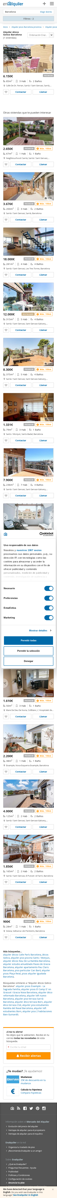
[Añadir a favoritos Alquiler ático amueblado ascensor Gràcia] (6, 937)
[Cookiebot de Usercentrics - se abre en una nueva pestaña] (40, 534)
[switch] (48, 598)
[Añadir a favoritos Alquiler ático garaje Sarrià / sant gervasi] (6, 495)
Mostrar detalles (38, 630)
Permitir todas (28, 640)
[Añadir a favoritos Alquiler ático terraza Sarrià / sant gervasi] (6, 219)
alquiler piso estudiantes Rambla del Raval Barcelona (26, 1007)
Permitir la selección (28, 650)
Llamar (43, 91)
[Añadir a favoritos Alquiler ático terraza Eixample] (6, 771)
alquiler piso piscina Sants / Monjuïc (30, 957)
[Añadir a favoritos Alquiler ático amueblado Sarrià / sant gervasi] (6, 385)
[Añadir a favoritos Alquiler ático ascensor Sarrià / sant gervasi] (6, 274)
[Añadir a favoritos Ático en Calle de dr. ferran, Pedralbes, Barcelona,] (6, 91)
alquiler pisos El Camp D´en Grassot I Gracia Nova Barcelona (27, 991)
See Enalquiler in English (25, 1195)
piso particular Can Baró (28, 970)
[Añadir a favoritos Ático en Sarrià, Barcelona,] (6, 164)
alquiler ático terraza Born (29, 1001)
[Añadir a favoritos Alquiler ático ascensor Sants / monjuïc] (6, 440)
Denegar (28, 661)
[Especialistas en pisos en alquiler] (13, 4)
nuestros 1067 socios (29, 550)
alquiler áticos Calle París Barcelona (22, 954)
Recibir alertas (30, 1056)
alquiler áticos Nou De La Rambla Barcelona (26, 960)
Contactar (20, 91)
